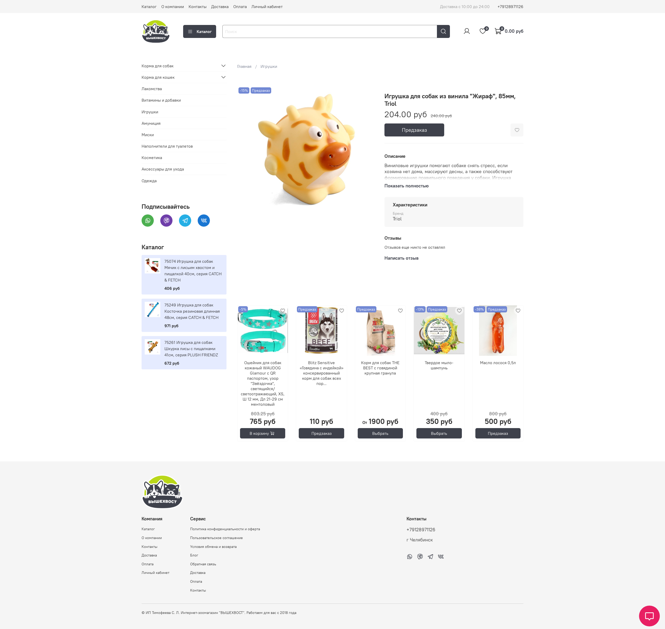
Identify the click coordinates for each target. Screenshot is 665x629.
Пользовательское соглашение (216, 537)
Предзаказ (414, 130)
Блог (194, 555)
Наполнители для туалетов (167, 146)
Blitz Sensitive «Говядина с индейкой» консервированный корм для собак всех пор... (321, 373)
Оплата (240, 6)
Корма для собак (158, 65)
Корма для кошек (158, 77)
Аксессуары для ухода (163, 169)
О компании (172, 6)
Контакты (198, 6)
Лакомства (152, 88)
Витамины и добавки (161, 100)
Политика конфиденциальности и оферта (225, 529)
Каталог (149, 6)
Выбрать (380, 433)
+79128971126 (510, 6)
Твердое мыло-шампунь (439, 365)
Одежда (149, 180)
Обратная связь (203, 564)
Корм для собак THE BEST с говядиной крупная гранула (380, 368)
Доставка (220, 6)
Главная (244, 66)
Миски (148, 134)
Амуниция (151, 123)
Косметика (152, 157)
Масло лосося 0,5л (498, 362)
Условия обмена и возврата (213, 546)
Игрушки (269, 66)
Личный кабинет (267, 6)
